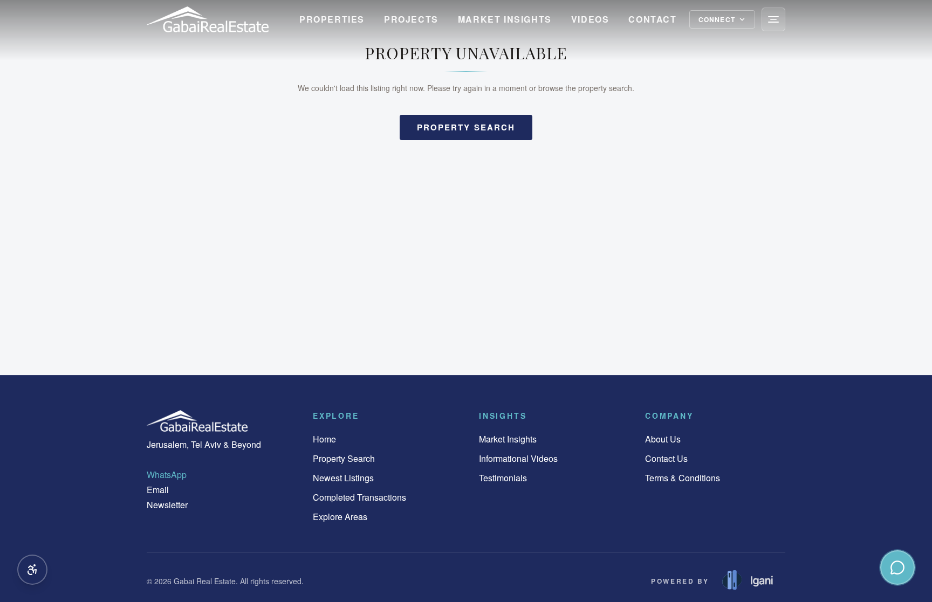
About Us (663, 439)
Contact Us (666, 458)
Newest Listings (343, 478)
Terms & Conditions (682, 478)
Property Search (344, 458)
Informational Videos (518, 458)
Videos (590, 19)
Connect (716, 19)
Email (158, 489)
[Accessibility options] (32, 570)
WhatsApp (167, 474)
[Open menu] (773, 19)
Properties (332, 19)
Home (324, 439)
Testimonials (503, 478)
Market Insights (505, 19)
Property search (466, 127)
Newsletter (167, 505)
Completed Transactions (359, 497)
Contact (652, 19)
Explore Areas (340, 516)
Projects (411, 19)
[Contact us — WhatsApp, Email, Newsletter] (897, 567)
